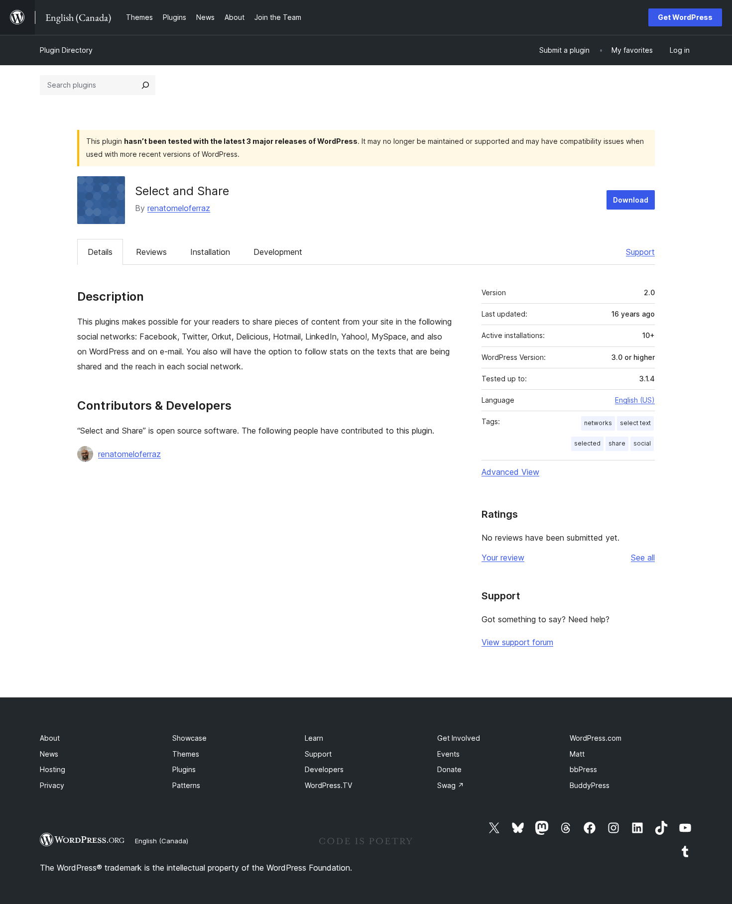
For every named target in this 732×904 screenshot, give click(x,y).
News (49, 754)
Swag (450, 785)
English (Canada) (161, 841)
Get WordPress (685, 17)
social (642, 443)
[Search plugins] (145, 85)
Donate (449, 769)
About (50, 738)
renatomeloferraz (178, 208)
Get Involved (458, 738)
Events (448, 754)
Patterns (186, 785)
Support (640, 252)
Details (100, 252)
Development (277, 252)
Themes (185, 754)
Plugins (184, 769)
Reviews (151, 252)
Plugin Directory (66, 50)
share (617, 443)
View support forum (517, 642)
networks (598, 423)
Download (630, 200)
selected (587, 443)
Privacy (52, 785)
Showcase (189, 738)
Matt (577, 754)
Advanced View (510, 472)
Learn (314, 738)
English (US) (635, 400)
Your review (503, 558)
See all (643, 558)
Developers (324, 769)
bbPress (583, 769)
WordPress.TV (328, 785)
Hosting (52, 769)
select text (635, 423)
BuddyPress (590, 785)
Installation (210, 252)
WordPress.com (595, 738)
